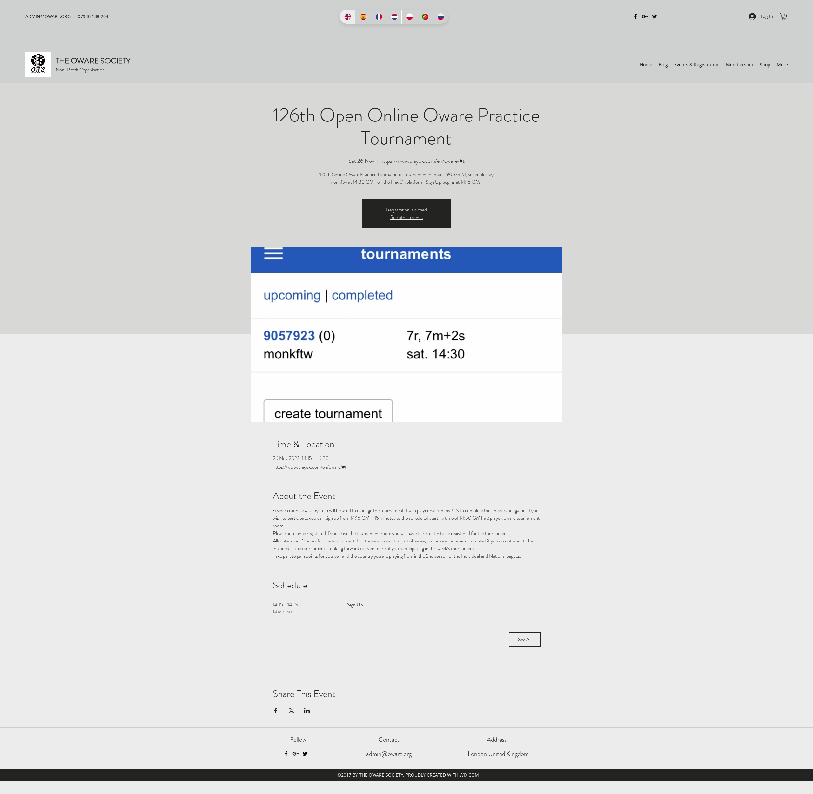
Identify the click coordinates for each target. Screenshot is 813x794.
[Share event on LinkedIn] (307, 710)
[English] (347, 17)
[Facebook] (635, 16)
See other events (406, 217)
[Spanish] (363, 17)
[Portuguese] (425, 17)
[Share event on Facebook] (276, 710)
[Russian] (440, 17)
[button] (784, 16)
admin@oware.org (389, 753)
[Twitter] (654, 16)
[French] (378, 17)
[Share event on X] (291, 710)
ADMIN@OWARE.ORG (48, 16)
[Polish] (409, 17)
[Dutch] (394, 17)
